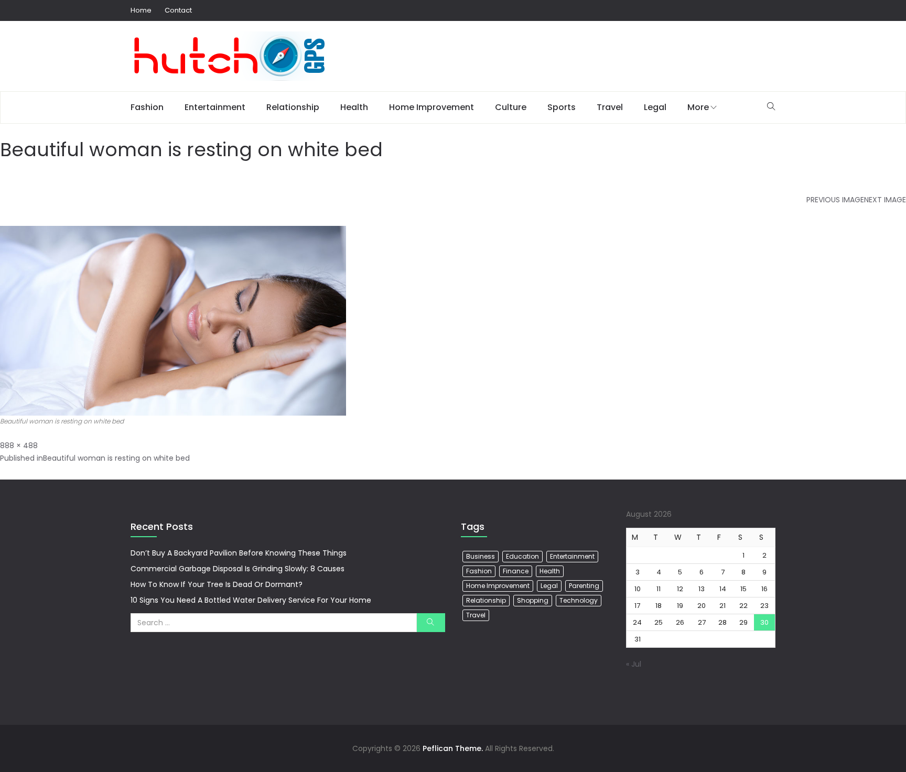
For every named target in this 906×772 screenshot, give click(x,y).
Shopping (532, 600)
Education (522, 556)
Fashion (147, 107)
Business (480, 556)
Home (141, 10)
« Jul (633, 664)
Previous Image (835, 199)
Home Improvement (431, 107)
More (698, 107)
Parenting (584, 585)
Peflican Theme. (452, 748)
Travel (610, 107)
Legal (655, 107)
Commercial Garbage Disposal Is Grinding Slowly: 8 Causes (237, 568)
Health (354, 107)
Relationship (292, 107)
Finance (515, 571)
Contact (178, 10)
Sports (561, 107)
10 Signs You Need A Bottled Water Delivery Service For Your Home (251, 600)
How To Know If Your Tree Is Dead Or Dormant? (217, 584)
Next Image (885, 199)
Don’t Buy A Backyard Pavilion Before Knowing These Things (239, 553)
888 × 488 (19, 445)
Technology (578, 600)
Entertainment (215, 107)
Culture (510, 107)
